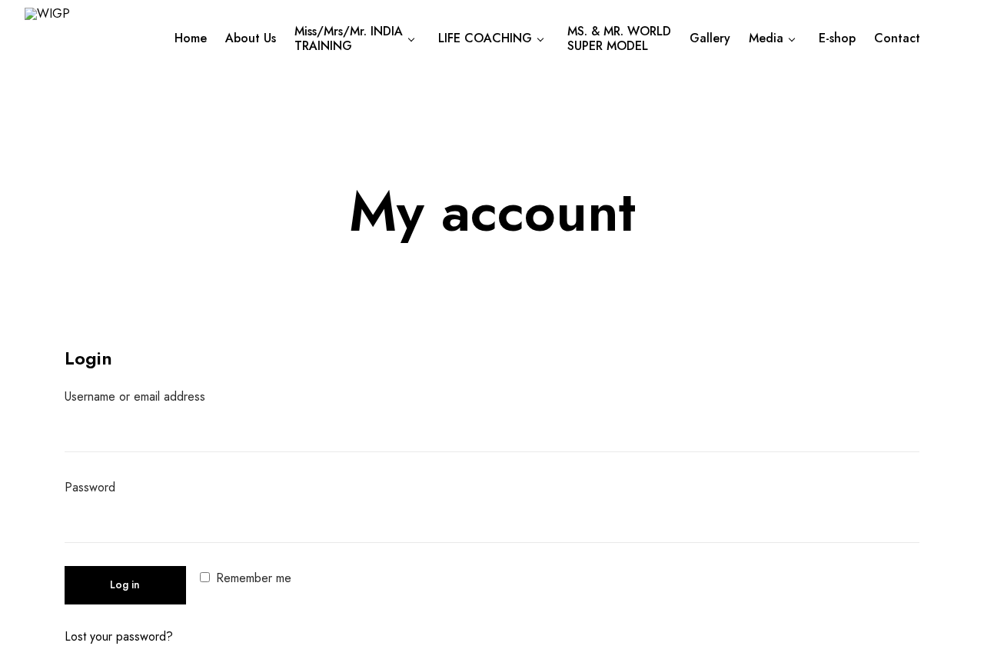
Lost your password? (119, 636)
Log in (125, 584)
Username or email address (144, 398)
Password (99, 489)
